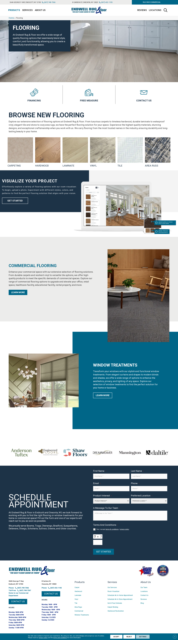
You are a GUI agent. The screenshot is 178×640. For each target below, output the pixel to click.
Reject (129, 637)
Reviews (142, 10)
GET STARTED (103, 551)
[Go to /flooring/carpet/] (20, 152)
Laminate (78, 595)
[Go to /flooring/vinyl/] (102, 152)
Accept (116, 637)
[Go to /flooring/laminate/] (75, 152)
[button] (151, 2)
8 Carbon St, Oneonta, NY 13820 (85, 2)
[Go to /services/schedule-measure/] (89, 94)
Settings (142, 637)
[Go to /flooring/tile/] (130, 152)
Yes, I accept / (112, 529)
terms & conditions (112, 529)
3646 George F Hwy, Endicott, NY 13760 (25, 2)
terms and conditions (60, 637)
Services (27, 10)
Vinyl (76, 599)
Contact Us (144, 595)
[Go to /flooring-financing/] (34, 94)
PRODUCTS (14, 10)
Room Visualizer (113, 591)
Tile (76, 603)
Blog (142, 603)
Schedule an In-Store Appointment (120, 599)
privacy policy (124, 529)
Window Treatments (82, 615)
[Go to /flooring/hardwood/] (48, 152)
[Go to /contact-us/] (144, 94)
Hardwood (78, 591)
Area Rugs (78, 607)
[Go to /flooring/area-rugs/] (157, 152)
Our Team (144, 587)
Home (11, 18)
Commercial (79, 611)
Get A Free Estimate (115, 603)
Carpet (77, 587)
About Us (40, 10)
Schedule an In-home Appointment (120, 595)
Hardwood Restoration (116, 611)
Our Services (112, 587)
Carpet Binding (113, 607)
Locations (155, 10)
